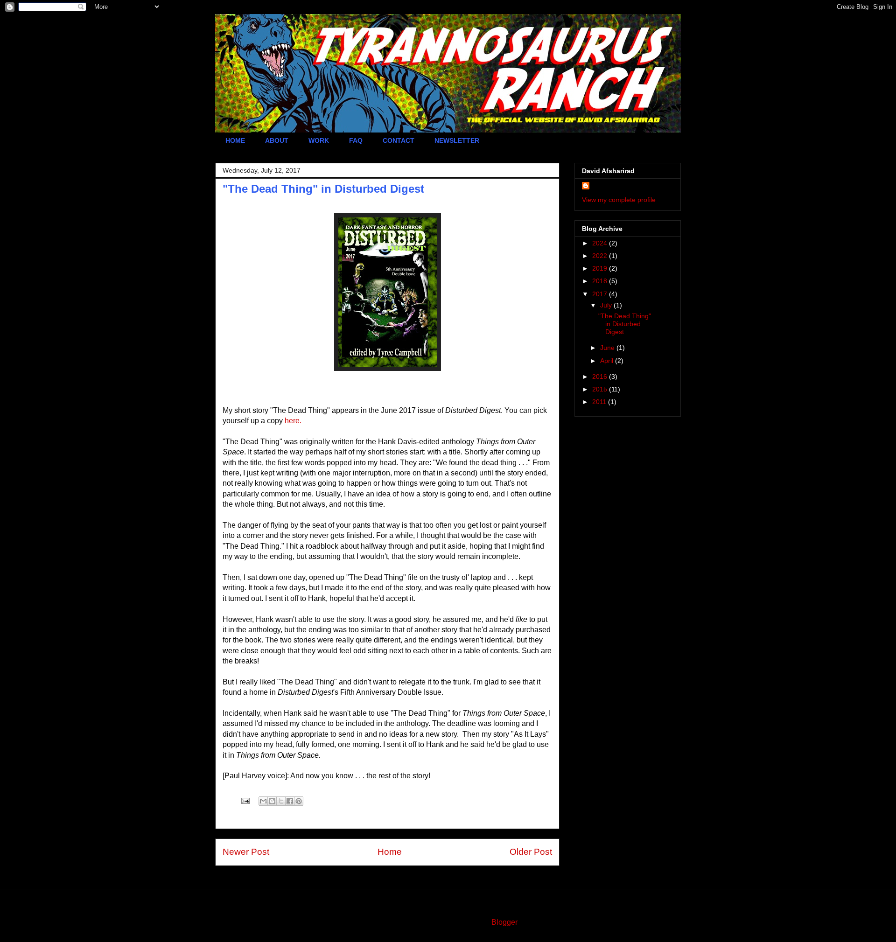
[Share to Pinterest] (298, 801)
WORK (318, 140)
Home (390, 852)
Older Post (531, 852)
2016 (600, 376)
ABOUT (276, 140)
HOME (235, 140)
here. (293, 421)
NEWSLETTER (456, 140)
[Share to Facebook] (289, 801)
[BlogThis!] (272, 801)
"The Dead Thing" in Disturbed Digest (624, 323)
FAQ (356, 140)
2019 (600, 268)
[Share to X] (281, 801)
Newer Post (246, 852)
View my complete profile (619, 199)
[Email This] (263, 801)
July (607, 305)
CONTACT (398, 140)
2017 (600, 294)
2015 (600, 389)
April (607, 360)
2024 (600, 243)
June (608, 347)
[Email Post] (245, 800)
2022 (600, 255)
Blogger (504, 922)
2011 (600, 401)
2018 (600, 281)
